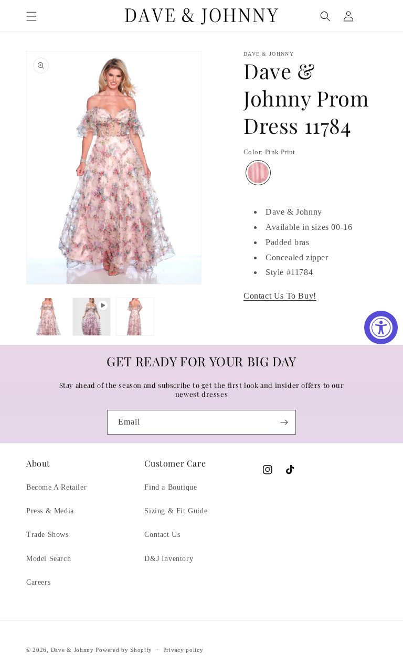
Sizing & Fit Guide (175, 511)
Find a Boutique (170, 487)
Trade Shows (47, 534)
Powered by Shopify (124, 650)
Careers (38, 582)
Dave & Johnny (72, 650)
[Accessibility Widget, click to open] (381, 327)
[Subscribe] (283, 422)
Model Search (48, 559)
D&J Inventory (168, 559)
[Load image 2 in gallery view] (135, 317)
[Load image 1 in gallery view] (48, 317)
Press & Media (50, 511)
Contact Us (162, 534)
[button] (31, 16)
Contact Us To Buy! (279, 295)
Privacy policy (183, 650)
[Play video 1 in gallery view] (91, 317)
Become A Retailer (56, 487)
